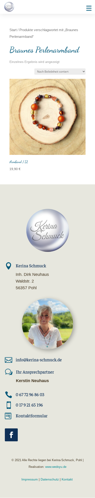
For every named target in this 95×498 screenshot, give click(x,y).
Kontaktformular (32, 415)
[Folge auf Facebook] (11, 434)
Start (13, 30)
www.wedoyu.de (55, 467)
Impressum (29, 479)
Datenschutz (50, 479)
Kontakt (67, 479)
